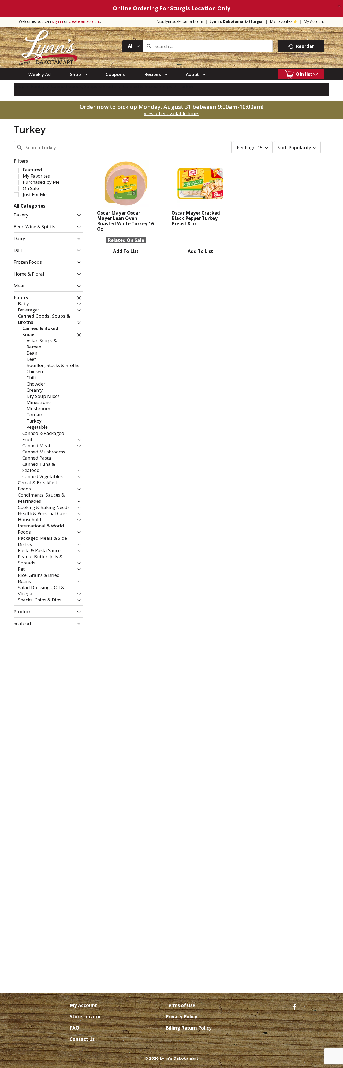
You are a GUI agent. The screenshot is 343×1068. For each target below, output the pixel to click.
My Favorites (281, 21)
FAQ (74, 1028)
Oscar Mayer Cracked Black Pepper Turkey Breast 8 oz (196, 218)
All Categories (29, 206)
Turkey (185, 86)
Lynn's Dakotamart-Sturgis (236, 21)
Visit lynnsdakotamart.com (180, 21)
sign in (57, 21)
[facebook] (294, 1006)
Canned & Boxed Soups (147, 86)
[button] (77, 215)
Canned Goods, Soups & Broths (84, 86)
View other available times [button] (171, 113)
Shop (19, 86)
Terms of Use (180, 1005)
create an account (84, 21)
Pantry (38, 86)
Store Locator (85, 1017)
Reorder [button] (305, 46)
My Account (314, 21)
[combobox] (132, 46)
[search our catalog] (149, 46)
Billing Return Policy (189, 1028)
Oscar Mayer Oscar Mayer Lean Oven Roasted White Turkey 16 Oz (125, 221)
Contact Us (82, 1039)
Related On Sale (126, 240)
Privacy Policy (181, 1017)
